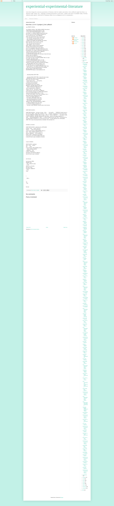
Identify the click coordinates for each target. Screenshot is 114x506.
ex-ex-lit (75, 43)
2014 (83, 50)
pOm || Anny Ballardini (85, 64)
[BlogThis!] (45, 190)
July (84, 478)
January (84, 488)
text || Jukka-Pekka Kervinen (85, 348)
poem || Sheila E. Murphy (85, 292)
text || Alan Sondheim (85, 304)
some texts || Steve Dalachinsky (85, 375)
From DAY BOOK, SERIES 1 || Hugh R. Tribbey (85, 409)
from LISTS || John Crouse (85, 83)
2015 (83, 48)
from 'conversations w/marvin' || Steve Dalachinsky (85, 384)
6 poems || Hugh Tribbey (84, 101)
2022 (83, 37)
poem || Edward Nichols (84, 345)
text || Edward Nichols (85, 274)
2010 (83, 56)
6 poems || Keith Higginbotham (85, 356)
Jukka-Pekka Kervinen (76, 40)
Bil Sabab (75, 37)
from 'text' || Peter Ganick (85, 67)
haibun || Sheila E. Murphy (85, 70)
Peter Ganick (76, 41)
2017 (83, 45)
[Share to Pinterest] (48, 190)
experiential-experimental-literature (54, 6)
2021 (83, 39)
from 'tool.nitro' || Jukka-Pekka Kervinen (85, 251)
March (84, 485)
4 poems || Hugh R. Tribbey (85, 371)
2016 (83, 47)
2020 (83, 40)
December (85, 57)
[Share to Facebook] (47, 190)
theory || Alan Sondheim (85, 87)
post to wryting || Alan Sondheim (85, 244)
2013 (83, 51)
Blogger (61, 497)
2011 (83, 54)
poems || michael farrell (85, 258)
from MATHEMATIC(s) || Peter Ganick (85, 203)
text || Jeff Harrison (85, 424)
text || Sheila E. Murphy (85, 453)
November (85, 60)
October (84, 62)
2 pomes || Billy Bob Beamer (85, 166)
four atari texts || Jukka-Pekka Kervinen (85, 334)
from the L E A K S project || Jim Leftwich (85, 97)
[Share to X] (46, 190)
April (84, 483)
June (84, 480)
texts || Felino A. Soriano (85, 175)
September (85, 474)
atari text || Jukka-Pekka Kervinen (85, 315)
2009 (83, 490)
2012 (83, 53)
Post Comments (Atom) (35, 229)
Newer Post (28, 227)
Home (26, 18)
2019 (83, 42)
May (84, 482)
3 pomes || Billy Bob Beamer (85, 74)
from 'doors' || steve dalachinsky (85, 421)
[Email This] (43, 190)
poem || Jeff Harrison (85, 128)
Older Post (65, 227)
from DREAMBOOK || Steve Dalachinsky (85, 403)
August (84, 477)
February (84, 486)
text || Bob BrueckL (85, 149)
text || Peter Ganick (85, 155)
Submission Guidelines (33, 18)
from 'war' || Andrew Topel (85, 247)
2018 (83, 43)
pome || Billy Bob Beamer (85, 89)
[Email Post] (41, 190)
